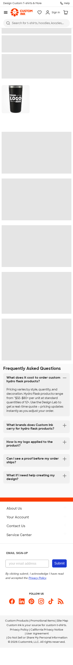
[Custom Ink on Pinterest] (31, 601)
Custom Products (17, 620)
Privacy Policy (19, 629)
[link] (21, 12)
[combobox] (36, 23)
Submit (59, 563)
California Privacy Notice (46, 629)
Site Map (62, 620)
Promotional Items (42, 620)
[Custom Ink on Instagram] (41, 601)
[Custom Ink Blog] (60, 601)
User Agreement (37, 633)
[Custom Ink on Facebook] (12, 601)
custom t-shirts (56, 625)
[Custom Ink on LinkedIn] (22, 601)
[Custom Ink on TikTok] (51, 601)
